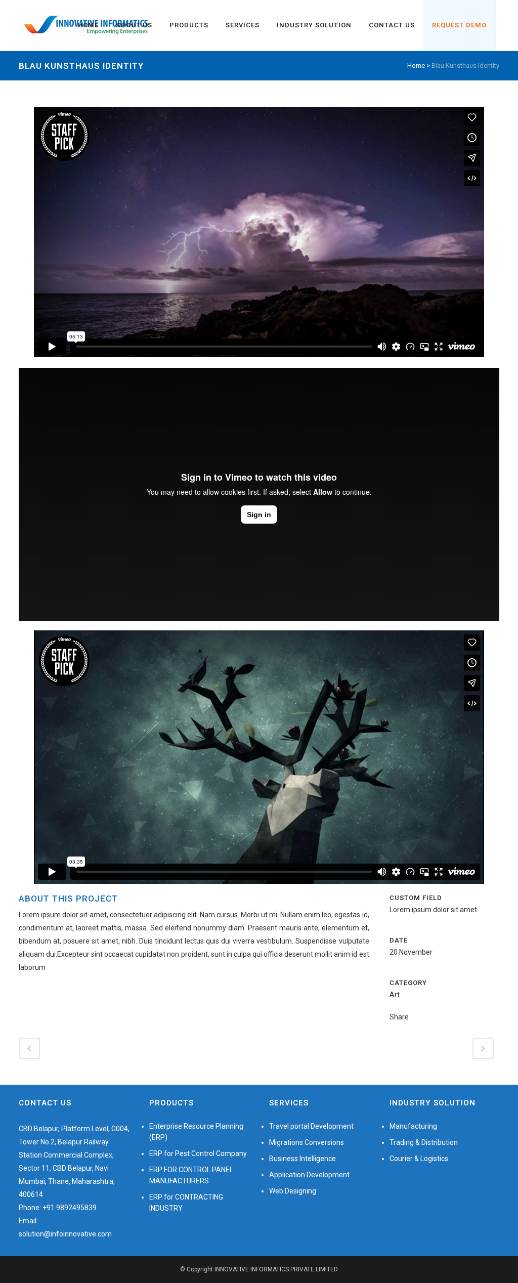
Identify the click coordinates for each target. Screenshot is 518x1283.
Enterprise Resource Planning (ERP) (196, 1131)
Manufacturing (413, 1126)
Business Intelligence (302, 1158)
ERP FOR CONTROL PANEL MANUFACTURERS (191, 1175)
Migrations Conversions (306, 1142)
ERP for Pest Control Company (198, 1153)
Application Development (309, 1175)
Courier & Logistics (419, 1158)
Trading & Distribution (424, 1142)
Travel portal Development (311, 1126)
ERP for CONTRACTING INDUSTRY (186, 1202)
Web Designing (292, 1191)
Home (416, 65)
